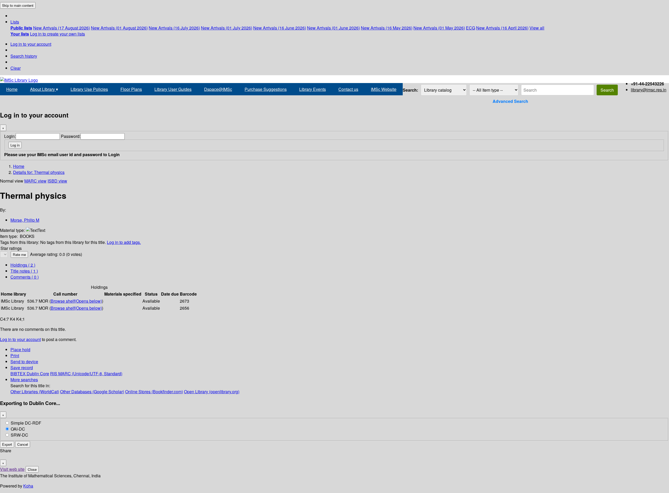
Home (12, 89)
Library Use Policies (89, 89)
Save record (21, 368)
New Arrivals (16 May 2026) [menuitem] (386, 28)
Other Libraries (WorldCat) (34, 392)
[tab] (24, 271)
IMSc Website (383, 89)
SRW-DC (19, 435)
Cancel (22, 444)
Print (14, 356)
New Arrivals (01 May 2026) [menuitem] (439, 28)
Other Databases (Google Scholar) (92, 392)
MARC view (35, 181)
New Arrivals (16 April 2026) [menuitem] (502, 28)
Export (7, 444)
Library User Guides (173, 89)
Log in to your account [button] (20, 339)
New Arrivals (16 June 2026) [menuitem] (279, 28)
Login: (10, 136)
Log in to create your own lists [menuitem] (57, 34)
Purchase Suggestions (266, 89)
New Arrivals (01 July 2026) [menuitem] (226, 28)
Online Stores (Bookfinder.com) (154, 392)
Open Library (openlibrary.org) (211, 392)
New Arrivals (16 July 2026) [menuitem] (174, 28)
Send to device (24, 362)
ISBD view (57, 181)
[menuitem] (21, 28)
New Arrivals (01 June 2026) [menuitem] (333, 28)
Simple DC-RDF (26, 423)
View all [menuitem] (536, 28)
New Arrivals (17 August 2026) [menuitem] (61, 28)
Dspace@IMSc (218, 89)
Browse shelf (76, 301)
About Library (44, 89)
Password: (70, 136)
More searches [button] (24, 380)
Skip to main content (17, 5)
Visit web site (12, 469)
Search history (23, 56)
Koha (28, 486)
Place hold (20, 350)
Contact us (348, 89)
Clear (15, 68)
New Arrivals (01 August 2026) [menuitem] (119, 28)
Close (32, 469)
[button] (14, 22)
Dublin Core (38, 374)
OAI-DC (18, 429)
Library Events (312, 89)
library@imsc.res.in (648, 90)
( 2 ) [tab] (22, 265)
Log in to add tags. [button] (124, 242)
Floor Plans (131, 89)
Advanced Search (510, 101)
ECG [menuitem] (470, 28)
